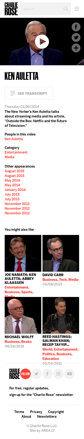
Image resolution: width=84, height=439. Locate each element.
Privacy (36, 412)
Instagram (58, 374)
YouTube (69, 374)
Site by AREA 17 (42, 430)
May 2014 (12, 180)
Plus (76, 48)
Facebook (76, 26)
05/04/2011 (60, 346)
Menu (75, 8)
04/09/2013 (60, 280)
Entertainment (16, 152)
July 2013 (12, 194)
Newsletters (47, 416)
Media (9, 157)
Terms (19, 412)
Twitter (76, 37)
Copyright (56, 412)
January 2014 (15, 189)
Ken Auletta (14, 139)
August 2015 (14, 171)
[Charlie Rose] (14, 374)
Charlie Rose (11, 8)
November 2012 (17, 203)
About (26, 416)
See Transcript (32, 93)
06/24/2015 (19, 342)
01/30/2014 (20, 284)
